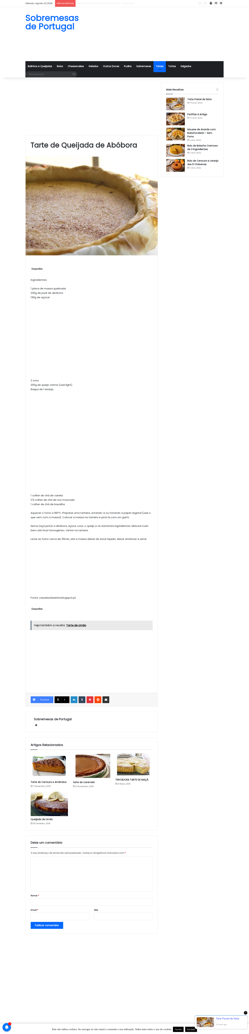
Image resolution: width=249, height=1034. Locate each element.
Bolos (60, 66)
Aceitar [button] (178, 1029)
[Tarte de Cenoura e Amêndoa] (49, 766)
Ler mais (191, 1029)
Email (34, 910)
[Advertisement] (158, 34)
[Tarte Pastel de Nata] (175, 104)
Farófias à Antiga (197, 114)
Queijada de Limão (42, 819)
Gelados (93, 66)
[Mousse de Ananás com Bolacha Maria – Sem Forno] (175, 134)
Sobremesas (143, 66)
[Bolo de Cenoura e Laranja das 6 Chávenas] (175, 165)
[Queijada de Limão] (49, 804)
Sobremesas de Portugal (53, 719)
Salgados (186, 66)
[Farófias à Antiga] (175, 119)
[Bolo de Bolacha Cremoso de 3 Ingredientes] (175, 150)
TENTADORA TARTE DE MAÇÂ (131, 779)
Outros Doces (111, 66)
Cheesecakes (76, 66)
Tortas (172, 66)
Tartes (159, 66)
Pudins (128, 66)
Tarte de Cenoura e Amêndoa (48, 782)
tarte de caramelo (84, 782)
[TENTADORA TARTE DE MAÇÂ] (134, 764)
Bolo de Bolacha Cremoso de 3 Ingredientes (101, 3)
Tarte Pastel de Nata (199, 99)
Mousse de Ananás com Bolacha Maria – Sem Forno (201, 133)
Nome (35, 895)
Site (96, 910)
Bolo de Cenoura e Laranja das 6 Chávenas (202, 162)
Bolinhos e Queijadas (40, 66)
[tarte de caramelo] (91, 766)
